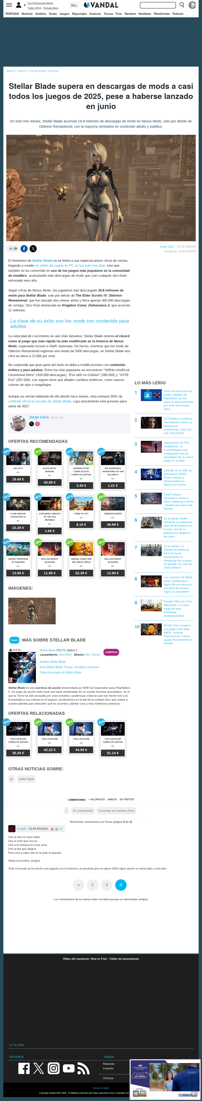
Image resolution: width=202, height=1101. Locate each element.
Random (130, 14)
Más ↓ (74, 5)
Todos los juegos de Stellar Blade (60, 672)
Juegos (64, 14)
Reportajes (79, 14)
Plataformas (162, 14)
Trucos (108, 14)
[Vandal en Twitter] (38, 1068)
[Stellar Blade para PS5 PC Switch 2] (22, 665)
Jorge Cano (167, 246)
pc (11, 779)
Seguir (14, 640)
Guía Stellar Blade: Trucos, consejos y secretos (69, 667)
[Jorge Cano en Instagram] (37, 424)
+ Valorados (96, 799)
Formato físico (50, 8)
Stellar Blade (42, 260)
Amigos (112, 799)
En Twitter (127, 799)
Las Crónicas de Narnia (40, 3)
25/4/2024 (65, 654)
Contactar (108, 1068)
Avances (95, 14)
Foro (119, 14)
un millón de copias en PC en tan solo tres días (70, 265)
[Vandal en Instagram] (53, 1068)
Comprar (111, 652)
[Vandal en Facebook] (24, 1068)
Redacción (109, 1064)
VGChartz (108, 1078)
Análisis (40, 14)
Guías (53, 14)
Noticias (27, 14)
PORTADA (12, 14)
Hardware (144, 14)
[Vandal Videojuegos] (101, 5)
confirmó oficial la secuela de (39, 401)
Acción (96, 654)
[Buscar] (181, 5)
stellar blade (26, 779)
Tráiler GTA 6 (34, 8)
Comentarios (77, 800)
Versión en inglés (101, 1088)
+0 (60, 828)
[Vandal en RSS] (83, 1068)
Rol (88, 654)
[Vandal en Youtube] (68, 1068)
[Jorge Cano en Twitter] (31, 424)
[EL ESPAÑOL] (192, 5)
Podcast (177, 14)
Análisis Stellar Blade (53, 662)
